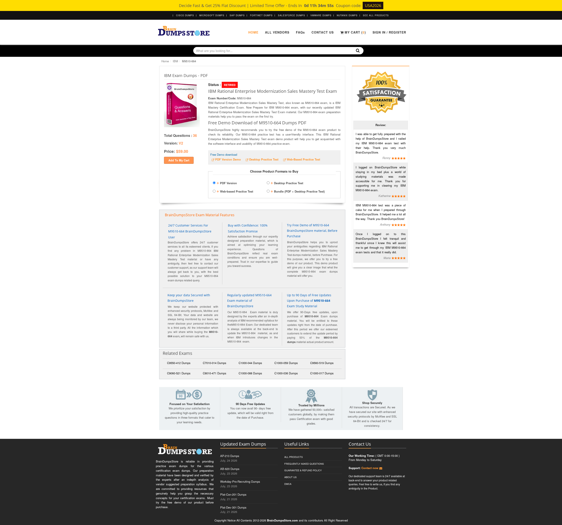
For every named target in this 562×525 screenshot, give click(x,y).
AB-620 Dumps (230, 469)
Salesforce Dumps (291, 15)
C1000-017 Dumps (322, 373)
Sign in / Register (389, 32)
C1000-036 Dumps (286, 373)
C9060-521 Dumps (179, 373)
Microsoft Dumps (211, 15)
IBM (175, 61)
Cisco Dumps (185, 15)
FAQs (300, 32)
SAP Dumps (237, 15)
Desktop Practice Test (286, 182)
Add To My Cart (178, 160)
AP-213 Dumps (229, 456)
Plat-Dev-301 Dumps (233, 507)
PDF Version (226, 182)
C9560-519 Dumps (322, 363)
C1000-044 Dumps (250, 363)
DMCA (287, 484)
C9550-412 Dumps (179, 363)
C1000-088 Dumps (250, 373)
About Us (290, 477)
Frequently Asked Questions (304, 463)
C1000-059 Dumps (286, 363)
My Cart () (355, 32)
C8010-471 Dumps (214, 373)
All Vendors (277, 32)
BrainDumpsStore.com (282, 520)
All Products (293, 457)
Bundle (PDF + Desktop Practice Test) (297, 191)
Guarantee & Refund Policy (303, 470)
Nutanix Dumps (347, 15)
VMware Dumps (320, 15)
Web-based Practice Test (234, 191)
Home (253, 32)
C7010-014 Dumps (214, 363)
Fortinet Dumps (261, 15)
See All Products (376, 15)
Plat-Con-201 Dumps (233, 494)
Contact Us (323, 32)
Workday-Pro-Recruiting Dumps (240, 481)
